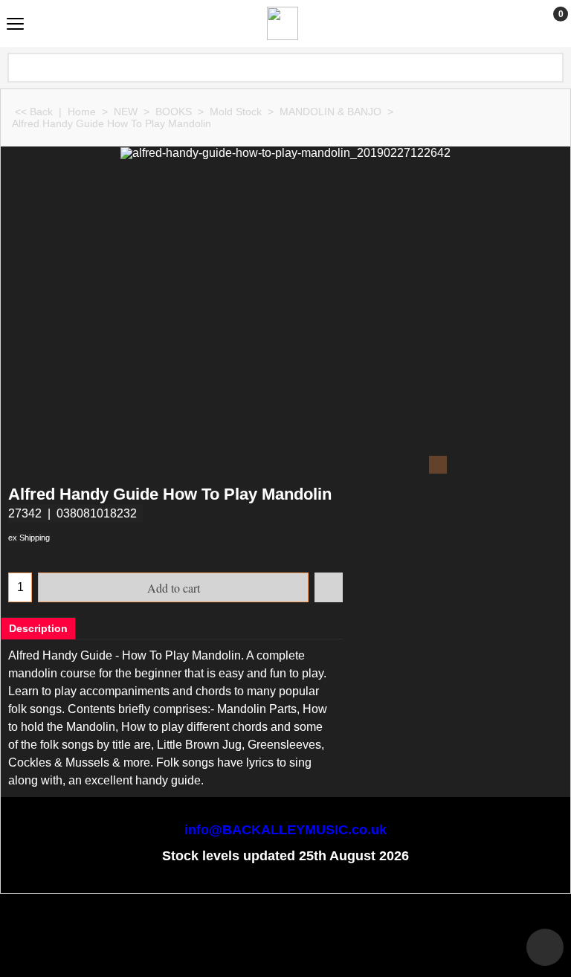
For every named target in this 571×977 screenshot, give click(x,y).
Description (38, 628)
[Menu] (15, 25)
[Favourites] (328, 587)
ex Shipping (29, 537)
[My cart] (547, 23)
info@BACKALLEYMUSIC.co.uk (285, 829)
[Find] (551, 67)
